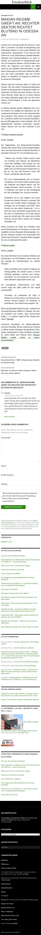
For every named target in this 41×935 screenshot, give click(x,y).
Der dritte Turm (23, 733)
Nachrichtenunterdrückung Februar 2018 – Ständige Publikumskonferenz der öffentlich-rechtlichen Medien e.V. (19, 654)
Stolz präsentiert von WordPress (10, 932)
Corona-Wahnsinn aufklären (10, 573)
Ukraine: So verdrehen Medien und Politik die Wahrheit (20, 699)
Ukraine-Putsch (7, 15)
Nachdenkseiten (6, 888)
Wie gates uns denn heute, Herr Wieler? (15, 593)
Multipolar (4, 860)
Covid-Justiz (6, 880)
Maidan (5, 348)
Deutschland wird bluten (9, 589)
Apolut (3, 892)
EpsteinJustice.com (7, 907)
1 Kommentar (24, 39)
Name (4, 466)
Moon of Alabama (7, 911)
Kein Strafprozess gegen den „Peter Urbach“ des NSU (19, 627)
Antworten (10, 416)
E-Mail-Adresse (7, 475)
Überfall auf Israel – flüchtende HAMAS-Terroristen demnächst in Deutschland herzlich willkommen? (19, 671)
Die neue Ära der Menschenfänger (13, 556)
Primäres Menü (38, 6)
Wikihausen (5, 864)
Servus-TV (4, 900)
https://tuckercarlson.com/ (10, 915)
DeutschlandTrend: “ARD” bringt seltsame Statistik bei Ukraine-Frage (20, 360)
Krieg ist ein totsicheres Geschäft (12, 569)
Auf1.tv (5, 896)
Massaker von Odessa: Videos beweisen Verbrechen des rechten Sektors (19, 370)
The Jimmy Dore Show (9, 919)
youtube (26, 874)
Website (4, 484)
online (6, 542)
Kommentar (6, 438)
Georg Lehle (14, 39)
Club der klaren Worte (8, 868)
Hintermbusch (6, 884)
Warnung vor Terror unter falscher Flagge (15, 565)
